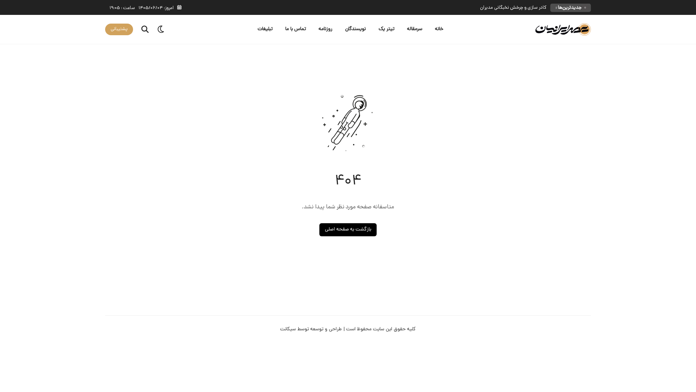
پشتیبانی (119, 29)
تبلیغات (265, 29)
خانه (439, 29)
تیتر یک (386, 29)
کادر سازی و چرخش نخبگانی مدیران (513, 7)
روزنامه (325, 29)
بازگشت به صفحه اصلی (348, 229)
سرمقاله (414, 29)
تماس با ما (295, 29)
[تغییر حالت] (161, 29)
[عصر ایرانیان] (563, 29)
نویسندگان (355, 29)
